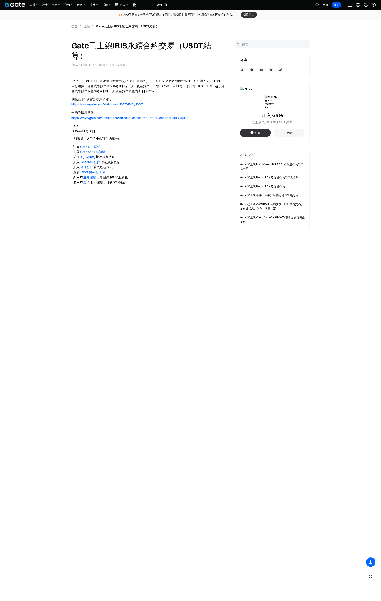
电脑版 (100, 152)
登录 (325, 4)
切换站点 (248, 14)
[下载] (370, 562)
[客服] (370, 576)
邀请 (86, 182)
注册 (336, 4)
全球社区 (86, 167)
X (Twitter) (87, 157)
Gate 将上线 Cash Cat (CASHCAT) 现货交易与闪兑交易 (272, 219)
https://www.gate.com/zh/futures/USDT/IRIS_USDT (107, 104)
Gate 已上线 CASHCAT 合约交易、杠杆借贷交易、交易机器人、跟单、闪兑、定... (272, 206)
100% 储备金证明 (92, 172)
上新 (87, 26)
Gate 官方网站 (90, 147)
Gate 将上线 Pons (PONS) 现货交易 (262, 186)
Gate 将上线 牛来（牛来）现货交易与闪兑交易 (269, 195)
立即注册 (89, 177)
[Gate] (15, 4)
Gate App (86, 152)
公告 (74, 26)
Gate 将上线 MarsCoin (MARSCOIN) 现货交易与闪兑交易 (271, 166)
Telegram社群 (90, 162)
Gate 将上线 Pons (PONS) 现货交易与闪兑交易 (269, 177)
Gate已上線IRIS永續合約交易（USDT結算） (127, 26)
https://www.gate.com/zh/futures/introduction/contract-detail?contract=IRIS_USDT (129, 118)
